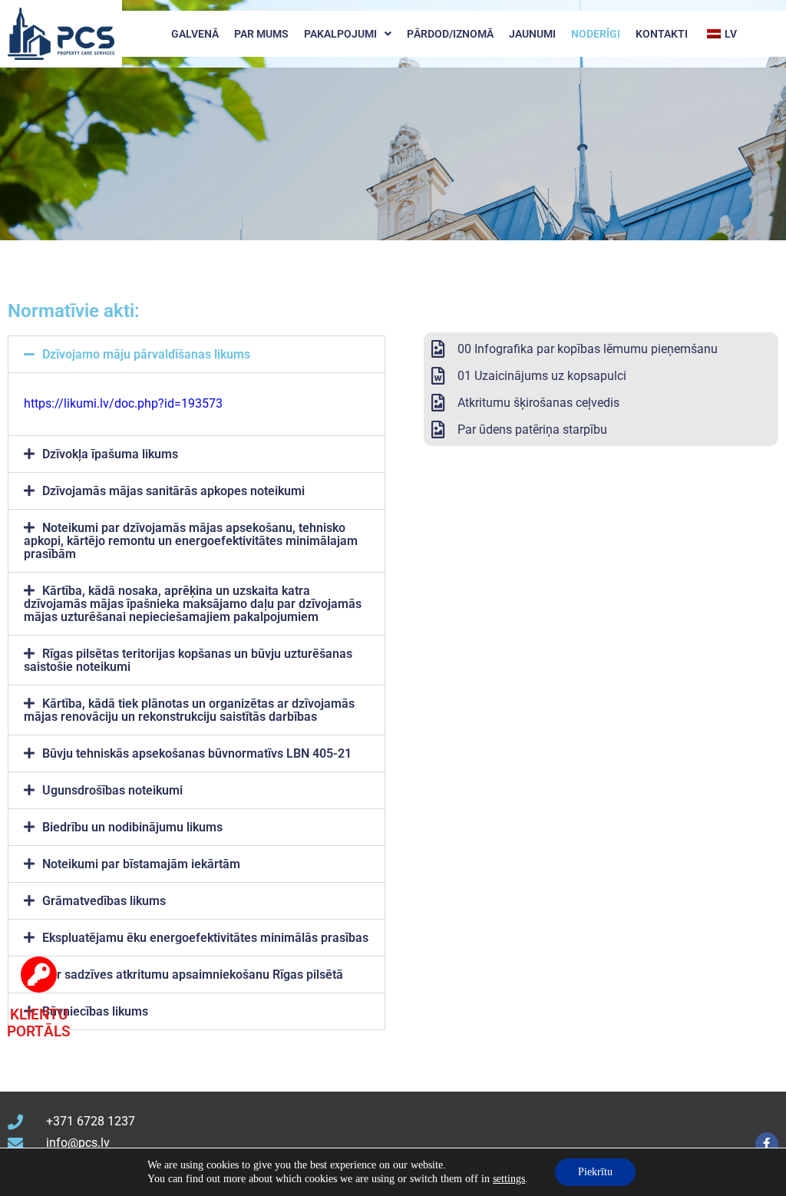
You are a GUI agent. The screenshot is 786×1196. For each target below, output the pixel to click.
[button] (196, 354)
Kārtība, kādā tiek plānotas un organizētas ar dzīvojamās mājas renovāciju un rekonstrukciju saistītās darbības (189, 710)
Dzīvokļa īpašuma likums (110, 454)
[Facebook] (766, 1143)
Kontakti (662, 34)
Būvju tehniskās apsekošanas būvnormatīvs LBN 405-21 (197, 753)
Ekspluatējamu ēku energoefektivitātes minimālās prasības (205, 937)
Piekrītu (595, 1172)
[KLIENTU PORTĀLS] (39, 974)
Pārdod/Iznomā (450, 34)
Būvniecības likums (95, 1011)
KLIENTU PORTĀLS (39, 1023)
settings (509, 1178)
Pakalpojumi (340, 34)
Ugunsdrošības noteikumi (112, 790)
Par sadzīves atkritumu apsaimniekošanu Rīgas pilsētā (192, 974)
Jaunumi (532, 34)
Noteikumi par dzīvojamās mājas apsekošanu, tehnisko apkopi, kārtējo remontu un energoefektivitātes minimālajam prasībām (191, 540)
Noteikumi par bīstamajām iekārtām (141, 864)
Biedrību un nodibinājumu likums (132, 827)
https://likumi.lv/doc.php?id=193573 (123, 403)
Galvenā (195, 34)
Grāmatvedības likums (104, 901)
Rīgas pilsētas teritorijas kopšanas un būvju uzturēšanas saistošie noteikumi (188, 660)
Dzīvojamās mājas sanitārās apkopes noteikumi (173, 491)
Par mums (261, 34)
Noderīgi (595, 34)
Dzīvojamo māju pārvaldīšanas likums (146, 354)
